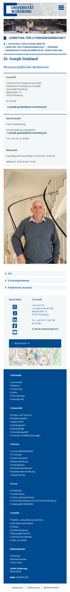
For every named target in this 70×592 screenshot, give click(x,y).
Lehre (14, 392)
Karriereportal (18, 425)
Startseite (16, 375)
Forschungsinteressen (18, 280)
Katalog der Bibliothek (22, 504)
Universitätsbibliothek (22, 451)
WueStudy (16, 490)
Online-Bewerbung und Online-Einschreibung (33, 500)
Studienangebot (19, 418)
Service (15, 444)
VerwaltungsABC (19, 432)
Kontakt (38, 299)
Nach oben (16, 562)
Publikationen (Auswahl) (20, 287)
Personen (53, 47)
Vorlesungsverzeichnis (22, 497)
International (17, 399)
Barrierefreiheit (51, 587)
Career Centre (18, 475)
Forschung (16, 389)
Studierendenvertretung (23, 471)
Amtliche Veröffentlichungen (25, 435)
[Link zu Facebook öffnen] (13, 326)
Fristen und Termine (21, 415)
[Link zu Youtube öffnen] (13, 332)
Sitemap (15, 555)
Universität (16, 382)
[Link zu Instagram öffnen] (13, 307)
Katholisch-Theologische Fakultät (26, 44)
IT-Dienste (16, 454)
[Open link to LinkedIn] (13, 320)
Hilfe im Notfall (18, 540)
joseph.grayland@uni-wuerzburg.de (28, 107)
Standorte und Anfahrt (22, 523)
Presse (14, 526)
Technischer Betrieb (21, 537)
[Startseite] (4, 44)
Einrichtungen (18, 395)
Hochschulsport (19, 458)
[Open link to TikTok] (13, 313)
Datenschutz (33, 587)
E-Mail (38, 323)
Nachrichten (17, 421)
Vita (10, 273)
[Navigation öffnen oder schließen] (61, 7)
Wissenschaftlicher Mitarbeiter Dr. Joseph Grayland (34, 50)
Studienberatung (19, 461)
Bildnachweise (18, 559)
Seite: (13, 577)
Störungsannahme (20, 533)
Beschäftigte (17, 428)
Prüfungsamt (18, 465)
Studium (15, 385)
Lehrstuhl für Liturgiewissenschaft (37, 38)
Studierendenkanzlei (21, 468)
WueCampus (18, 494)
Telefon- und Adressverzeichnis (27, 520)
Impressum (17, 587)
